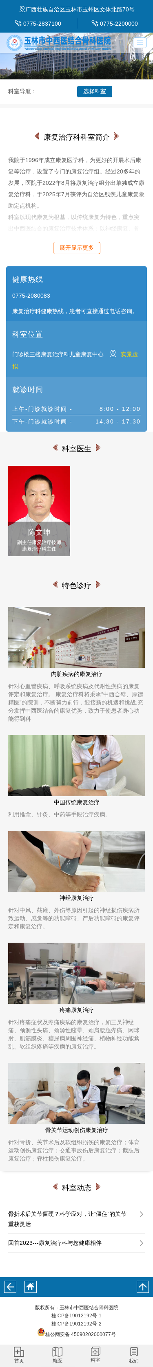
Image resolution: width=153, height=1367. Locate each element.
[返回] (10, 1287)
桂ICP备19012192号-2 (76, 1324)
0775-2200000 (119, 23)
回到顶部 (143, 1287)
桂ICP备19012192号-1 (76, 1316)
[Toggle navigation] (140, 42)
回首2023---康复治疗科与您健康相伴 (55, 1243)
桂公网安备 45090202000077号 (80, 1334)
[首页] (30, 1287)
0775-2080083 (31, 295)
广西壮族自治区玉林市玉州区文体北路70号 (80, 9)
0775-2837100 (42, 23)
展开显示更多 (77, 247)
